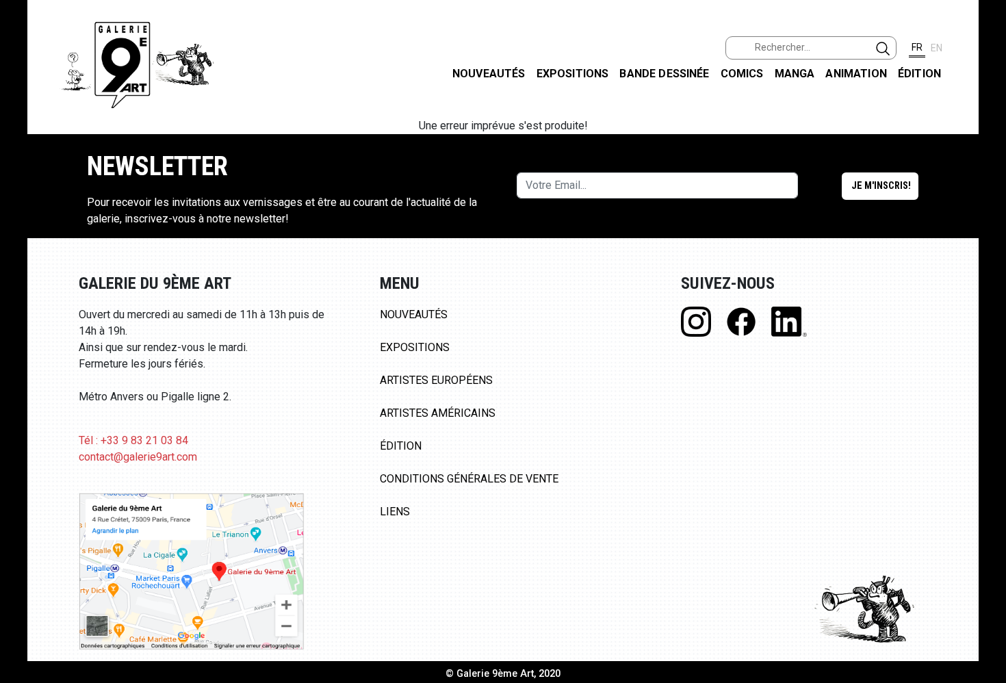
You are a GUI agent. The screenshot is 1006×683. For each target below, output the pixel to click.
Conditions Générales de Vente (469, 478)
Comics (742, 73)
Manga (795, 73)
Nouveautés (489, 73)
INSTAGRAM (984, 176)
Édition (919, 73)
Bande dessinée (664, 73)
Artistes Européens (436, 380)
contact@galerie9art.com (138, 456)
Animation (855, 73)
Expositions (573, 73)
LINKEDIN (984, 244)
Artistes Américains (437, 413)
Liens (395, 511)
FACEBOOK (984, 105)
